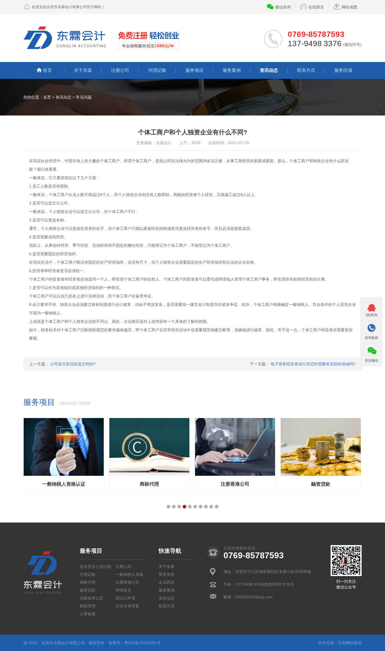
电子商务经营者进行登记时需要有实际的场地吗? (313, 364)
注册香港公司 (127, 582)
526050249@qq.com (254, 597)
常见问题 (84, 97)
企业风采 (166, 582)
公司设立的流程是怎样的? (73, 364)
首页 (47, 70)
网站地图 (349, 7)
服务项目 (194, 70)
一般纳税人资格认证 (131, 574)
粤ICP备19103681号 (142, 643)
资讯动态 (269, 70)
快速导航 (170, 551)
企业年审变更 (127, 606)
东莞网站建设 (350, 643)
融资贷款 (88, 590)
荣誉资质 (166, 574)
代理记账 (157, 70)
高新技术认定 (91, 598)
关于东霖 (83, 70)
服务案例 (232, 70)
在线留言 (316, 7)
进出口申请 (125, 598)
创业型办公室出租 (95, 566)
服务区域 (343, 70)
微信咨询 (283, 7)
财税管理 (88, 606)
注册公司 (120, 70)
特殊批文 (123, 590)
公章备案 (88, 614)
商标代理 (88, 582)
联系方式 (306, 70)
